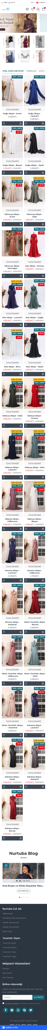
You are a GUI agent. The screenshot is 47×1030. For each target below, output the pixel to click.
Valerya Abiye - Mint (34, 467)
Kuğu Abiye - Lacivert (34, 114)
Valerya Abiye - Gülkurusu (12, 520)
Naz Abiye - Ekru (12, 366)
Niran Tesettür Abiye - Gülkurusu (12, 674)
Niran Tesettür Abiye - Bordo (34, 623)
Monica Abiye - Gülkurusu (34, 571)
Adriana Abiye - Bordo (12, 829)
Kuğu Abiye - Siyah (34, 165)
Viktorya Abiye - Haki (35, 215)
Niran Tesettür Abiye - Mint (34, 674)
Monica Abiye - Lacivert (12, 571)
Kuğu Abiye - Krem (12, 113)
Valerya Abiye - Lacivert (12, 468)
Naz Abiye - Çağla (34, 317)
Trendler (31, 71)
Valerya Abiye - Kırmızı (34, 417)
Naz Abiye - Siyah (34, 366)
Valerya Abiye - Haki (12, 416)
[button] (19, 897)
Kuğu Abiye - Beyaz (12, 165)
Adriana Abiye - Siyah (12, 778)
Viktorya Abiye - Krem (12, 215)
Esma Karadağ (12, 109)
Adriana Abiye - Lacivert (34, 726)
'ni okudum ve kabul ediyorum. (23, 1003)
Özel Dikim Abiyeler (13, 71)
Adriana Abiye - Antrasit (34, 778)
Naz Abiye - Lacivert (12, 317)
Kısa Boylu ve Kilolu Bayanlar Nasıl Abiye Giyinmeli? (23, 885)
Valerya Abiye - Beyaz (34, 520)
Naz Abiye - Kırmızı (34, 266)
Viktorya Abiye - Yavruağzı (12, 267)
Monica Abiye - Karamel (12, 623)
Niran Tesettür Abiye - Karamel (12, 726)
